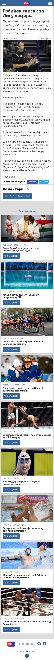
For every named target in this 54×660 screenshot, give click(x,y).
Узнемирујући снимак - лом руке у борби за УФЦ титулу (27, 436)
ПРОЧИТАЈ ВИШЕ (11, 256)
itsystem (30, 651)
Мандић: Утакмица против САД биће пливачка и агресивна (25, 576)
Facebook (33, 182)
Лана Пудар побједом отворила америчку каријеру (21, 483)
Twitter (45, 182)
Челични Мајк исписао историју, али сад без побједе (27, 623)
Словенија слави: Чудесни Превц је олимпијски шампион (23, 389)
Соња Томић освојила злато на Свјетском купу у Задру (21, 249)
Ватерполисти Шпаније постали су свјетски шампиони (23, 529)
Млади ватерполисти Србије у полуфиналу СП (21, 296)
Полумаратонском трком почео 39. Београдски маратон (23, 343)
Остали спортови (27, 211)
